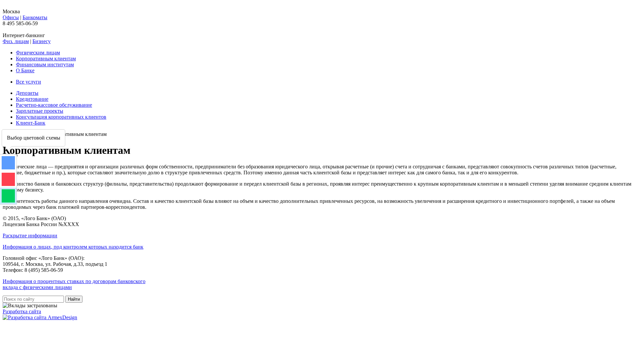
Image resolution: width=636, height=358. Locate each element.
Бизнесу (41, 41)
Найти (74, 299)
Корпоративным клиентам (46, 58)
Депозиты (27, 93)
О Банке (25, 70)
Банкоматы (35, 17)
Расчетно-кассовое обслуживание (54, 105)
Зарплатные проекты (39, 111)
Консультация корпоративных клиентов (61, 117)
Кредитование (32, 99)
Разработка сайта (22, 311)
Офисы (11, 17)
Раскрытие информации (30, 235)
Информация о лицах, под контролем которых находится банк (73, 247)
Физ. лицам (16, 41)
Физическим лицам (38, 52)
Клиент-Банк (30, 123)
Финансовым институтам (45, 64)
